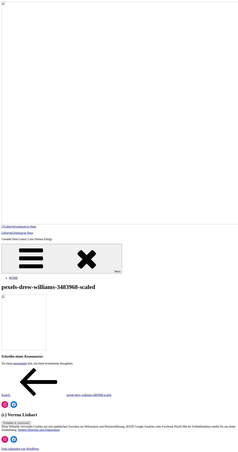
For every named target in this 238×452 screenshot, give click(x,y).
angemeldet (20, 363)
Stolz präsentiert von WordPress (20, 448)
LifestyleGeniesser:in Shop (17, 232)
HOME (13, 278)
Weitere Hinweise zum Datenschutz (39, 429)
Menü (117, 271)
